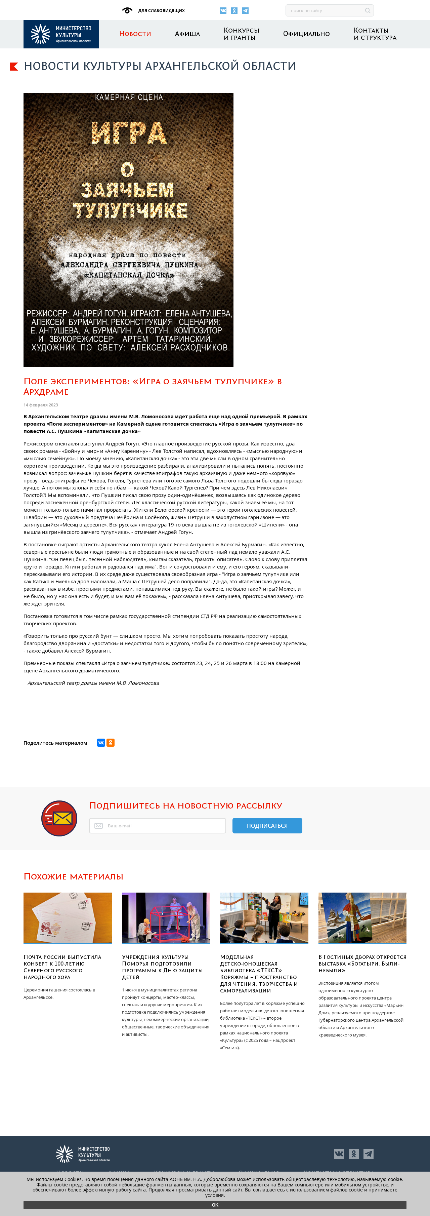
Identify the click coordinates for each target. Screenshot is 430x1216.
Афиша (187, 34)
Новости (135, 34)
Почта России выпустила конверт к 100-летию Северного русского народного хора (62, 967)
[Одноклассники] (234, 10)
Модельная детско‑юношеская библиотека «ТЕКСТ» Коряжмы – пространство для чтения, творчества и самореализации (259, 974)
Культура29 (61, 34)
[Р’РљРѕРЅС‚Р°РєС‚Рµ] (101, 743)
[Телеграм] (245, 10)
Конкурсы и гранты (241, 34)
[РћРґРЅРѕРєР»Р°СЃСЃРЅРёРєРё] (110, 743)
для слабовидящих (161, 10)
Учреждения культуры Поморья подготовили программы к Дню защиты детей (162, 967)
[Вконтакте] (223, 10)
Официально (306, 34)
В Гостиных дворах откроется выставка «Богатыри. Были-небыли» (362, 964)
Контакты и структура (375, 34)
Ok (215, 1205)
